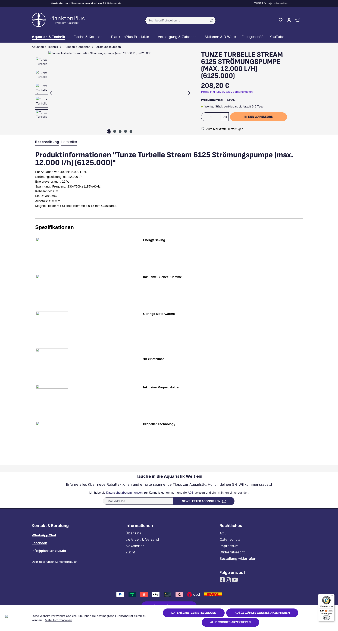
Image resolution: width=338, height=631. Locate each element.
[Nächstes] (189, 93)
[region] (112, 93)
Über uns (133, 533)
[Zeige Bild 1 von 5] (109, 131)
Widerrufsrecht (232, 552)
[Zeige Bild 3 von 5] (120, 131)
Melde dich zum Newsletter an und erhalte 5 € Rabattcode (85, 3)
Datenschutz (230, 539)
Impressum (229, 546)
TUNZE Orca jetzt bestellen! (270, 3)
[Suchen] (211, 20)
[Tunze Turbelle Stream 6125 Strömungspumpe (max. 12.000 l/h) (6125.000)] (120, 93)
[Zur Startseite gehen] (58, 20)
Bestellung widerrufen (238, 558)
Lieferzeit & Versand (142, 539)
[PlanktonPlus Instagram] (229, 579)
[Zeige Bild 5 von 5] (131, 131)
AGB (191, 492)
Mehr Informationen (58, 620)
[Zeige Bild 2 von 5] (114, 131)
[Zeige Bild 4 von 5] (125, 131)
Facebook (39, 543)
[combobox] (176, 20)
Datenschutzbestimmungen (124, 492)
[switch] (326, 618)
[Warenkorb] (299, 20)
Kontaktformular (66, 561)
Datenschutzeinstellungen (193, 613)
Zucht (130, 552)
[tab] (47, 142)
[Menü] (332, 596)
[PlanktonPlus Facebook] (223, 579)
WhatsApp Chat (44, 535)
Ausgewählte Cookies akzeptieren (262, 613)
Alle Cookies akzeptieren (230, 622)
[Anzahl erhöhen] (217, 116)
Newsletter (135, 546)
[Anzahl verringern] (204, 116)
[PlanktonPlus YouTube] (235, 579)
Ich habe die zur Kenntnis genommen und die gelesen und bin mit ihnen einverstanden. (169, 492)
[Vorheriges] (51, 93)
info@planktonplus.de (49, 551)
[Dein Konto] (289, 19)
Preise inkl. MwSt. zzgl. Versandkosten (227, 91)
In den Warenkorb (258, 117)
